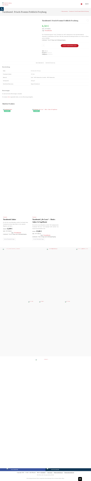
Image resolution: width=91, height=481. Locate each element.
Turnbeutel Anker (9, 219)
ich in (9, 96)
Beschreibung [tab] (40, 62)
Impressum (49, 472)
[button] (2, 9)
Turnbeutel (49, 52)
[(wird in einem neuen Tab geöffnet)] (12, 301)
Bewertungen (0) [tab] (50, 62)
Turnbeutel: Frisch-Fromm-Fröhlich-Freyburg (79, 11)
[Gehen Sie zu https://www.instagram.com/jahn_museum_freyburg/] (54, 469)
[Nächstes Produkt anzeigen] (88, 20)
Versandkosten (48, 30)
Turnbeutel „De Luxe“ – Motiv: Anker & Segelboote (43, 221)
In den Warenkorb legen (70, 45)
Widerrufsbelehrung (58, 472)
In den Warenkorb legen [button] (9, 239)
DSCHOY (43, 472)
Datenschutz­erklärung (69, 472)
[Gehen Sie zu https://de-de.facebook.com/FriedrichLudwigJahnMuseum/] (9, 469)
